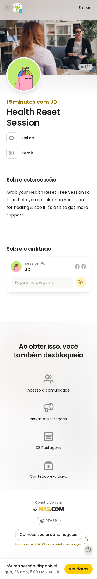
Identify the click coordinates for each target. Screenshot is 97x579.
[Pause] (82, 67)
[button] (49, 521)
